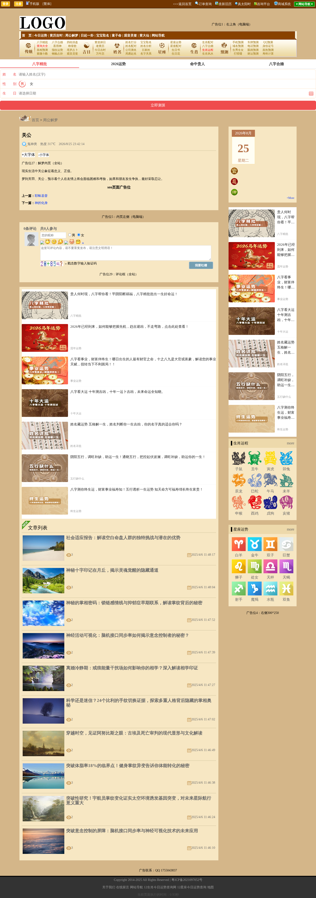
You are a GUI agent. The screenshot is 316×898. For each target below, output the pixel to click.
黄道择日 (100, 42)
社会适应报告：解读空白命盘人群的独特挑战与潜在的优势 (123, 537)
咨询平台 (263, 4)
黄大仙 (144, 35)
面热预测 (268, 50)
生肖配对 (207, 42)
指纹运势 (57, 50)
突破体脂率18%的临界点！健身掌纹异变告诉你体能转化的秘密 (127, 765)
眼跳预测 (253, 50)
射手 (238, 599)
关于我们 (108, 887)
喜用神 (57, 46)
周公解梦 (71, 35)
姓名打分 (130, 42)
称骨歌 (72, 46)
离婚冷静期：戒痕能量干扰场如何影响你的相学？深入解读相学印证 (132, 667)
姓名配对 (130, 46)
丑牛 (254, 469)
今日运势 (40, 35)
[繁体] (47, 4)
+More (290, 198)
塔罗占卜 (72, 50)
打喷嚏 (238, 53)
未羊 (286, 491)
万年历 (100, 53)
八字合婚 (57, 42)
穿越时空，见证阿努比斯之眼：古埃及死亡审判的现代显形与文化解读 (134, 733)
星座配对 (175, 46)
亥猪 (286, 513)
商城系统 (284, 4)
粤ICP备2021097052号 (186, 880)
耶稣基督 (41, 195)
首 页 (27, 35)
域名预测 (238, 46)
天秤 (270, 577)
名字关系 (146, 53)
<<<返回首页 (182, 4)
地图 (210, 887)
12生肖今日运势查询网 (160, 887)
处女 (254, 577)
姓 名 (9, 74)
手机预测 (238, 42)
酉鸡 (254, 513)
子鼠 (238, 469)
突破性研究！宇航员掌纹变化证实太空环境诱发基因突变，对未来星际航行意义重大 (138, 800)
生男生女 (238, 50)
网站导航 (158, 35)
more (290, 443)
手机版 (34, 4)
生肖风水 (207, 53)
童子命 (116, 35)
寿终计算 (268, 53)
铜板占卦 (57, 53)
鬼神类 (32, 144)
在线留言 (122, 887)
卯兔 (286, 469)
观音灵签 (130, 35)
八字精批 (42, 42)
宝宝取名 (102, 35)
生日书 (176, 50)
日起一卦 (87, 35)
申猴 (238, 513)
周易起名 (130, 53)
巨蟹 (286, 555)
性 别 (9, 84)
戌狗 (270, 513)
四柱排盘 (72, 42)
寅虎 (270, 469)
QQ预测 (268, 42)
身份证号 (268, 46)
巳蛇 (254, 491)
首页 (35, 120)
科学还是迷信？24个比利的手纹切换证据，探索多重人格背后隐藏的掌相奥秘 (138, 702)
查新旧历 (225, 4)
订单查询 (205, 4)
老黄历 (100, 46)
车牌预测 (253, 42)
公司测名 (130, 50)
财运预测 (253, 53)
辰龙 (238, 491)
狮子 (238, 577)
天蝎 (286, 577)
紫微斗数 (42, 53)
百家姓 (146, 50)
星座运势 (175, 42)
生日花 (176, 53)
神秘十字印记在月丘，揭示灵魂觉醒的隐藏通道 (112, 570)
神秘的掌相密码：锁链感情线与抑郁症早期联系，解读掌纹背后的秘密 (134, 602)
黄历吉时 (56, 35)
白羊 (238, 555)
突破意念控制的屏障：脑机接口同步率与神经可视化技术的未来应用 (132, 830)
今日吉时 (100, 50)
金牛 (254, 555)
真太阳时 (244, 4)
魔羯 (254, 599)
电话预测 (253, 46)
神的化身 (41, 203)
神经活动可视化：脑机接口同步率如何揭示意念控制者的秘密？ (127, 635)
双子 (270, 555)
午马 (270, 491)
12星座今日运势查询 (191, 887)
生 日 (9, 93)
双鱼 (286, 599)
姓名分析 (146, 46)
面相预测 (42, 50)
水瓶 (270, 599)
